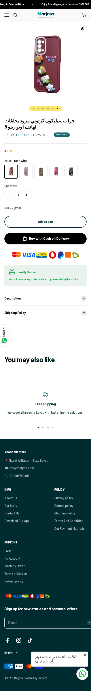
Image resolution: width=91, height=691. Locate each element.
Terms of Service (16, 574)
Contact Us (11, 513)
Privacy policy (63, 498)
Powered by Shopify (35, 677)
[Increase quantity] (26, 195)
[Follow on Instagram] (19, 640)
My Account (12, 558)
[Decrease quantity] (10, 195)
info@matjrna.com (21, 468)
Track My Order (14, 566)
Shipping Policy (65, 513)
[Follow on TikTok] (30, 640)
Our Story (10, 506)
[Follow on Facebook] (7, 640)
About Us (10, 498)
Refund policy (63, 506)
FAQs (7, 551)
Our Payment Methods (69, 528)
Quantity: (10, 186)
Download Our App (17, 521)
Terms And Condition (68, 521)
